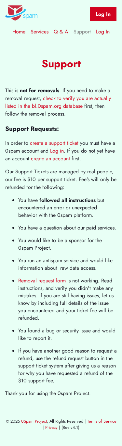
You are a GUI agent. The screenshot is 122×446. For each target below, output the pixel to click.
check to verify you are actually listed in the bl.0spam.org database (58, 102)
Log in (57, 151)
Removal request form (42, 280)
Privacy (51, 427)
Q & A (61, 31)
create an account (50, 158)
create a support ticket (54, 143)
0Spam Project (34, 421)
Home (18, 31)
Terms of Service (101, 421)
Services (39, 31)
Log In (103, 14)
